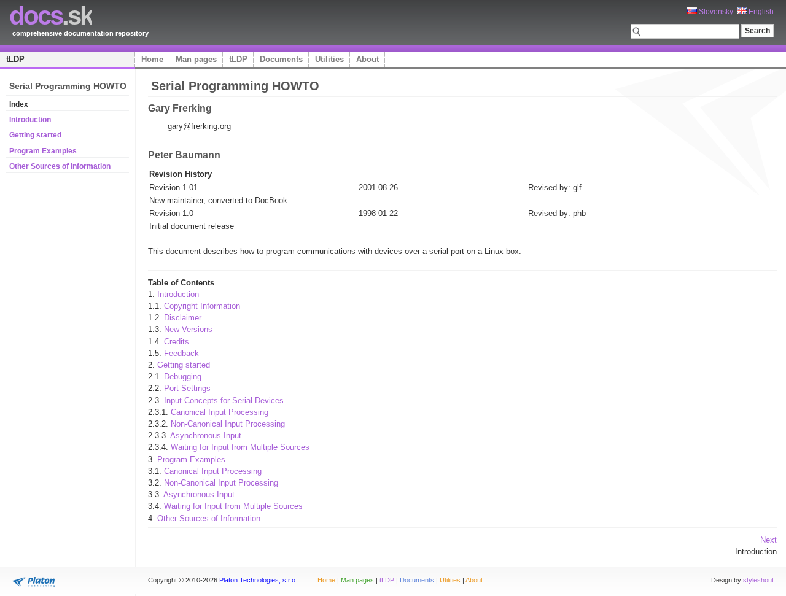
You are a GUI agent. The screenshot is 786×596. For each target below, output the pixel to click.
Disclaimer (182, 317)
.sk (50, 15)
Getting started (35, 135)
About (367, 59)
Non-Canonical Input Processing (228, 423)
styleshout (758, 580)
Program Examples (43, 151)
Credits (176, 341)
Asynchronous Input (205, 435)
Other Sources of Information (60, 166)
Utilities (329, 59)
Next (768, 539)
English (760, 11)
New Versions (188, 329)
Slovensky (715, 11)
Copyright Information (202, 306)
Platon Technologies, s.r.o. (258, 580)
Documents (281, 59)
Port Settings (187, 388)
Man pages (196, 59)
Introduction (30, 119)
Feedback (181, 353)
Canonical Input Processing (219, 412)
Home (152, 59)
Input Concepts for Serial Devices (224, 400)
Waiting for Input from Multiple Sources (240, 447)
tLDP (15, 59)
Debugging (182, 376)
